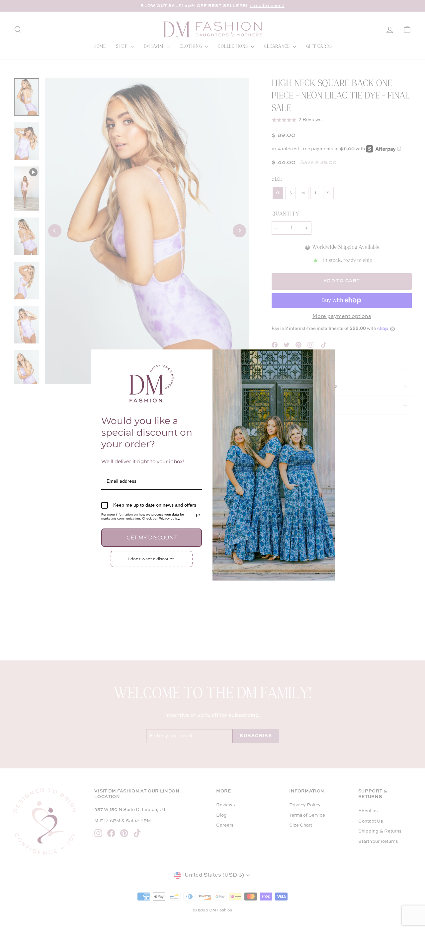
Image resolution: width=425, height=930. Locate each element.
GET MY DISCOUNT (152, 537)
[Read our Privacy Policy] (198, 516)
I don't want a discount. (151, 558)
